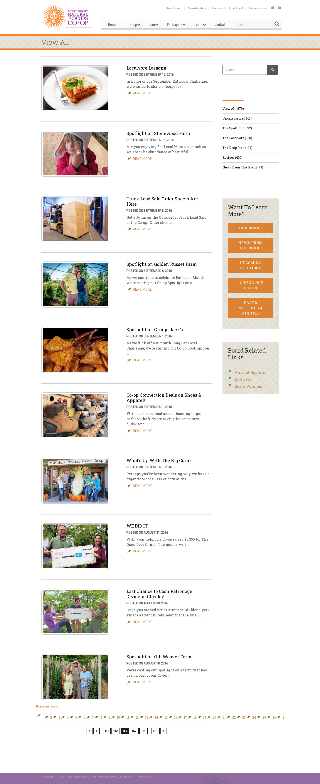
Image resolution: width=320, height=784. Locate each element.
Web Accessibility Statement (115, 776)
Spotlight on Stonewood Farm (158, 133)
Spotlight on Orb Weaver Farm (159, 656)
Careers (217, 8)
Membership (197, 8)
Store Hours (173, 8)
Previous (42, 706)
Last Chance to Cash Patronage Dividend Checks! (159, 593)
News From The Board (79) (242, 167)
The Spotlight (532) (237, 128)
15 (166, 717)
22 (234, 717)
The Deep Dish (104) (237, 148)
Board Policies (248, 386)
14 (156, 717)
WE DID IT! (137, 526)
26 (274, 717)
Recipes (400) (232, 157)
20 (214, 717)
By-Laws (242, 379)
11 (127, 717)
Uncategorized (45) (237, 118)
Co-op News (257, 8)
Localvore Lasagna (146, 68)
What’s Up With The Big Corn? (159, 460)
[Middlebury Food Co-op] (67, 17)
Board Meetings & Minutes (250, 307)
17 (185, 717)
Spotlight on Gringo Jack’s (154, 329)
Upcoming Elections (250, 265)
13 (146, 717)
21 (224, 717)
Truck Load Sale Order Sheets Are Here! (162, 201)
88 (155, 731)
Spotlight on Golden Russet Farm (161, 264)
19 (204, 717)
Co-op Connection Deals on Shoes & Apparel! (163, 397)
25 (264, 717)
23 (244, 717)
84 (134, 731)
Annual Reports (249, 372)
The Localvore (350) (237, 138)
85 (143, 731)
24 (254, 717)
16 (175, 717)
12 (137, 717)
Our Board (236, 8)
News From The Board (250, 245)
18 (195, 717)
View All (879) (233, 109)
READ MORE (142, 93)
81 (107, 731)
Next (55, 706)
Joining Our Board (250, 285)
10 (118, 717)
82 (116, 731)
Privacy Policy (144, 776)
